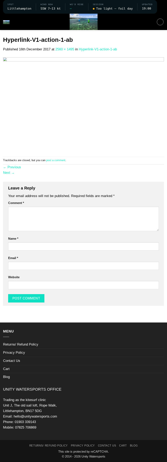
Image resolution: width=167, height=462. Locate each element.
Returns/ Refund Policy (20, 344)
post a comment (55, 160)
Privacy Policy (14, 353)
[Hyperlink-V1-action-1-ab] (83, 104)
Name (13, 238)
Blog (6, 377)
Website (14, 277)
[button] (160, 6)
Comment (16, 203)
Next (9, 173)
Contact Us (11, 361)
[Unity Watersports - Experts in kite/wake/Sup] (83, 22)
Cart (6, 369)
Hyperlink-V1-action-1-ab (98, 49)
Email (13, 258)
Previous (12, 167)
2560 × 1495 (64, 49)
